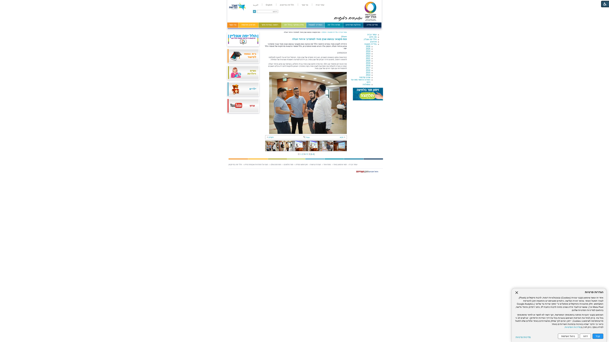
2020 (368, 61)
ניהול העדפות (568, 336)
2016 (368, 70)
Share (344, 36)
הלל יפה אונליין (370, 39)
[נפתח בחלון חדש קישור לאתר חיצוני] (368, 94)
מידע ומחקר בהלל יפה (294, 25)
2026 (368, 46)
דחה (585, 336)
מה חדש (373, 37)
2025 (368, 49)
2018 (368, 65)
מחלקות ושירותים (353, 25)
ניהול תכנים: (373, 172)
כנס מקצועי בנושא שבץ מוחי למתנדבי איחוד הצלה (319, 39)
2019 (368, 63)
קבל (598, 336)
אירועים (373, 42)
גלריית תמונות (370, 44)
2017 (368, 68)
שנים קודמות (364, 77)
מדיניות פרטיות (523, 337)
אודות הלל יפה (333, 25)
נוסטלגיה (366, 84)
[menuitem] (320, 5)
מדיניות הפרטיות (573, 327)
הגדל (308, 137)
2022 (368, 56)
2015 (368, 72)
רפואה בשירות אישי (270, 25)
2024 (368, 51)
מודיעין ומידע (372, 25)
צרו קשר (232, 25)
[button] (254, 11)
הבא (342, 137)
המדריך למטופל (315, 25)
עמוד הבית (372, 34)
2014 (368, 75)
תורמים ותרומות (248, 25)
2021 (368, 58)
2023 (368, 53)
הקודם (271, 137)
